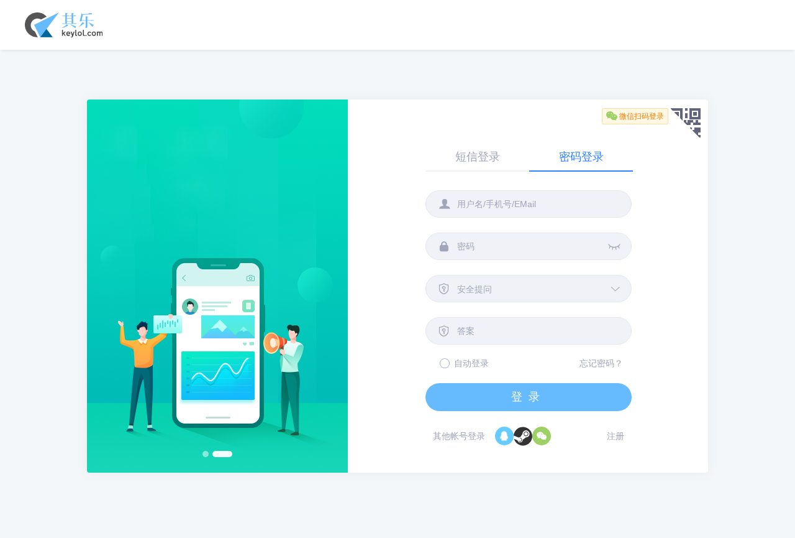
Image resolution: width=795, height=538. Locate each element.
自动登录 (471, 363)
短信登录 (477, 157)
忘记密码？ (601, 363)
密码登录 (581, 157)
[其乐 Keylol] (63, 37)
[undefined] (523, 436)
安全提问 (474, 289)
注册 (615, 436)
